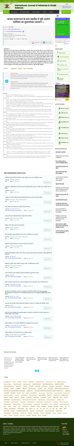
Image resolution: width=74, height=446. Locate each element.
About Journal (7, 1)
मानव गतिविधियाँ (6, 393)
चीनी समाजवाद (30, 413)
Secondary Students (8, 384)
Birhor (5, 406)
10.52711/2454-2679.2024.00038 (14, 258)
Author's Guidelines (64, 56)
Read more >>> (67, 43)
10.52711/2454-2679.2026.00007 (14, 317)
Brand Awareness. (60, 399)
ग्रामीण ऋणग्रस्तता (59, 410)
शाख (65, 406)
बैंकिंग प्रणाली (50, 406)
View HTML (48, 42)
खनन (23, 393)
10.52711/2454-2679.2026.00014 (14, 307)
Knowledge (16, 415)
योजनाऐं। (61, 406)
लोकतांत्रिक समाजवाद (64, 395)
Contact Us (15, 1)
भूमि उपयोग (20, 68)
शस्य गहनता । (45, 415)
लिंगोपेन (65, 408)
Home (6, 12)
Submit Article (66, 12)
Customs (9, 406)
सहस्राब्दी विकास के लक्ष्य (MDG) (48, 384)
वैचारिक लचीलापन (48, 413)
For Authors (36, 12)
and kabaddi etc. (31, 381)
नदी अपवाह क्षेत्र (50, 388)
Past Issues (14, 12)
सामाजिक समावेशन (7, 399)
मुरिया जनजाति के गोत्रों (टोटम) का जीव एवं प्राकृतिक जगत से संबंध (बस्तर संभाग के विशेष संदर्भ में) (26, 282)
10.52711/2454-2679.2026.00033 (14, 327)
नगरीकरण (27, 393)
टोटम (37, 408)
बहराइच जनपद (32, 410)
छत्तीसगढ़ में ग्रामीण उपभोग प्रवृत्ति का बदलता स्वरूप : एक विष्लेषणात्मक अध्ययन (22, 263)
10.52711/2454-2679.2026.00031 (14, 336)
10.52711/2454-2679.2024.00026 (14, 31)
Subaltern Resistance (17, 404)
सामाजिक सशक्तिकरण (7, 413)
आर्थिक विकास (44, 406)
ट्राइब (27, 408)
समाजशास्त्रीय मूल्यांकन (40, 410)
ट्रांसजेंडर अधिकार (55, 397)
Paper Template (62, 61)
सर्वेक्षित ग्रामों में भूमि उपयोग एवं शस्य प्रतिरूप (14, 225)
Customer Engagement (50, 399)
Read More (47, 182)
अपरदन (45, 388)
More (44, 12)
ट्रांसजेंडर (49, 397)
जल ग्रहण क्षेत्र (40, 388)
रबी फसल (39, 415)
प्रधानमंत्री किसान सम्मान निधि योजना (22, 410)
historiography (6, 401)
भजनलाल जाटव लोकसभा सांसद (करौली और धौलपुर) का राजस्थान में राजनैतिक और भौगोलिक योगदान (27, 303)
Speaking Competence (61, 381)
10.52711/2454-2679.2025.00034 (14, 285)
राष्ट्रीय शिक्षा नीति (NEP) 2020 (9, 386)
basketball (19, 381)
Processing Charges (63, 74)
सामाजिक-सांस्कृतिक (20, 408)
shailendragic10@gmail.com (14, 29)
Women (14, 406)
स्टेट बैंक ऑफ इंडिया (25, 406)
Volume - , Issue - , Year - (18, 38)
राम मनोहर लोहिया (29, 397)
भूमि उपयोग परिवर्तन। (33, 393)
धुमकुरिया (60, 408)
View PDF (36, 42)
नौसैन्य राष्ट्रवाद (51, 386)
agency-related (50, 393)
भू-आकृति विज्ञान (18, 388)
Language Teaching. (27, 384)
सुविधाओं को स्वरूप (30, 390)
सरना (47, 408)
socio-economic (42, 393)
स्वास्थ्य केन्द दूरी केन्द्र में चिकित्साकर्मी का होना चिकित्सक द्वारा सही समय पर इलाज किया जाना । (48, 390)
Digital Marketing (41, 399)
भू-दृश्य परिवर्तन (13, 393)
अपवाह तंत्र (12, 388)
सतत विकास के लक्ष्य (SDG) (36, 384)
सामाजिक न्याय (16, 397)
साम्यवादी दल (25, 386)
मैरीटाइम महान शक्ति (59, 386)
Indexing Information (60, 79)
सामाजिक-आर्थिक (36, 397)
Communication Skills (17, 384)
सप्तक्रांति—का (49, 395)
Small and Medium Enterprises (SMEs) (29, 399)
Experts (54, 413)
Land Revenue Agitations (27, 404)
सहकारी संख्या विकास (12, 408)
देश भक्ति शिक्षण (37, 386)
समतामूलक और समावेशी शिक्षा (59, 384)
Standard (10, 415)
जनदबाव (24, 68)
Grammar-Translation (40, 381)
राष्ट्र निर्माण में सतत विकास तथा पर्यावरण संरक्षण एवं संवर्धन (17, 206)
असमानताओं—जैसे (56, 395)
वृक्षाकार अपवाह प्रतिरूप (32, 388)
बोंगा (40, 408)
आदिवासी (30, 408)
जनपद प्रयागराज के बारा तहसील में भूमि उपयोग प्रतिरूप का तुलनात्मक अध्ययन (28, 21)
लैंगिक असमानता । (19, 386)
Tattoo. (19, 406)
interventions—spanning (8, 395)
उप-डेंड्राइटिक (6, 388)
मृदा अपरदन (19, 393)
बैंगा (50, 408)
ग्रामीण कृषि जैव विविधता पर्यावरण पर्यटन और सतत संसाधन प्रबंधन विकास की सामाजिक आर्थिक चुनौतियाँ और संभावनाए (28, 253)
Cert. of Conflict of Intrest (63, 70)
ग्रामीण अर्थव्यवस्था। (15, 413)
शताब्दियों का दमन (44, 386)
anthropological (37, 404)
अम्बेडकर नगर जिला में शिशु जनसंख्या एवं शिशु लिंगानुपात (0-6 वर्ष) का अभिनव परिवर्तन (23, 197)
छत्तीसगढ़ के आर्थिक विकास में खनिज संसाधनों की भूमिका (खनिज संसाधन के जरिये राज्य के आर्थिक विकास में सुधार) (28, 187)
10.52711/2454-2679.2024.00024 (14, 210)
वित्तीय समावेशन (56, 406)
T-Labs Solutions (64, 444)
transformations (45, 404)
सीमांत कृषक (13, 410)
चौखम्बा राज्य (6, 397)
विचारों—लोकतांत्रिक (42, 395)
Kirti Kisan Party (40, 401)
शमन (44, 408)
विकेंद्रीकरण (23, 397)
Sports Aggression (7, 381)
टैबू (34, 408)
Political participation (33, 395)
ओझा (53, 408)
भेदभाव (61, 397)
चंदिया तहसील (24, 388)
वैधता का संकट (31, 386)
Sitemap (34, 442)
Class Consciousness (64, 401)
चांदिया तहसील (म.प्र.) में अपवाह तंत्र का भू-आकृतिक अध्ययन (18, 332)
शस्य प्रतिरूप (28, 415)
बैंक (68, 406)
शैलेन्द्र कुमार (11, 27)
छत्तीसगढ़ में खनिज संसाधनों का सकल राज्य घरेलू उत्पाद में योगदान (19, 243)
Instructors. (22, 415)
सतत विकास (66, 397)
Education (17, 395)
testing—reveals (66, 393)
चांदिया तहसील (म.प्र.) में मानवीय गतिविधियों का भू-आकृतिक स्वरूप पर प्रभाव (21, 323)
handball (24, 381)
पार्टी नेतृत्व (42, 413)
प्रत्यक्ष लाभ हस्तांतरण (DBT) (49, 410)
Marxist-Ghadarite (14, 401)
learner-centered (49, 381)
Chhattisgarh (55, 404)
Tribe (51, 404)
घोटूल (57, 408)
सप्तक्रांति (11, 397)
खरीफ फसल (34, 415)
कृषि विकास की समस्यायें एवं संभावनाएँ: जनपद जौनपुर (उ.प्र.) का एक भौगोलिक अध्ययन (23, 177)
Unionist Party (55, 401)
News (51, 12)
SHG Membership (24, 395)
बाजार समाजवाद (36, 413)
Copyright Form (63, 65)
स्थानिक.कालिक (30, 68)
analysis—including (58, 393)
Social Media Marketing (15, 399)
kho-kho (14, 381)
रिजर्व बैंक (38, 406)
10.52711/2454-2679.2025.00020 (14, 297)
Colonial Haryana (47, 401)
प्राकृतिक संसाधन (14, 68)
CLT (55, 381)
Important (65, 413)
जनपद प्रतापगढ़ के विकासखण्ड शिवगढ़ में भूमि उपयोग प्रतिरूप (18, 216)
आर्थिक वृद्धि (5, 408)
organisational (23, 401)
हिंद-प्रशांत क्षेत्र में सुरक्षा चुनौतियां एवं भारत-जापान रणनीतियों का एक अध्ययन (21, 234)
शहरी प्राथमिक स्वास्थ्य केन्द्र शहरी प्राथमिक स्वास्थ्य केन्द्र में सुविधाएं (14, 390)
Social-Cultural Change (64, 404)
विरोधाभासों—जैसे (23, 413)
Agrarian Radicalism (31, 401)
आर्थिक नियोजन (32, 406)
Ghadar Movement (7, 404)
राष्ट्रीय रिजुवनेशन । (67, 386)
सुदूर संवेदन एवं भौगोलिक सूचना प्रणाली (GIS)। (62, 388)
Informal (5, 415)
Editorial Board (24, 12)
